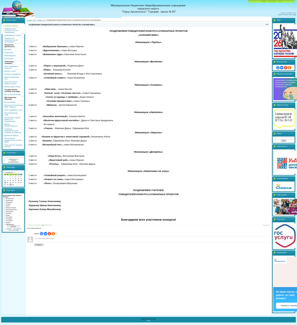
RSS (294, 14)
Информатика (10, 224)
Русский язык (10, 198)
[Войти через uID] (41, 233)
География (9, 219)
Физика (8, 215)
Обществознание (11, 207)
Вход (280, 1)
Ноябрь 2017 (9, 172)
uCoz (148, 320)
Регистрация (272, 1)
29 (10, 184)
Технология (9, 220)
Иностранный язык (11, 209)
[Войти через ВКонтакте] (45, 233)
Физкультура (9, 211)
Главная (263, 1)
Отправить (39, 245)
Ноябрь (40, 20)
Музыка (8, 222)
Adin (43, 225)
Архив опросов (16, 228)
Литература (9, 202)
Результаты (9, 228)
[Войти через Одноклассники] (53, 233)
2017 (34, 20)
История (8, 204)
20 (5, 182)
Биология (8, 213)
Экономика (9, 217)
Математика (9, 200)
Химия (8, 206)
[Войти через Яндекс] (49, 233)
